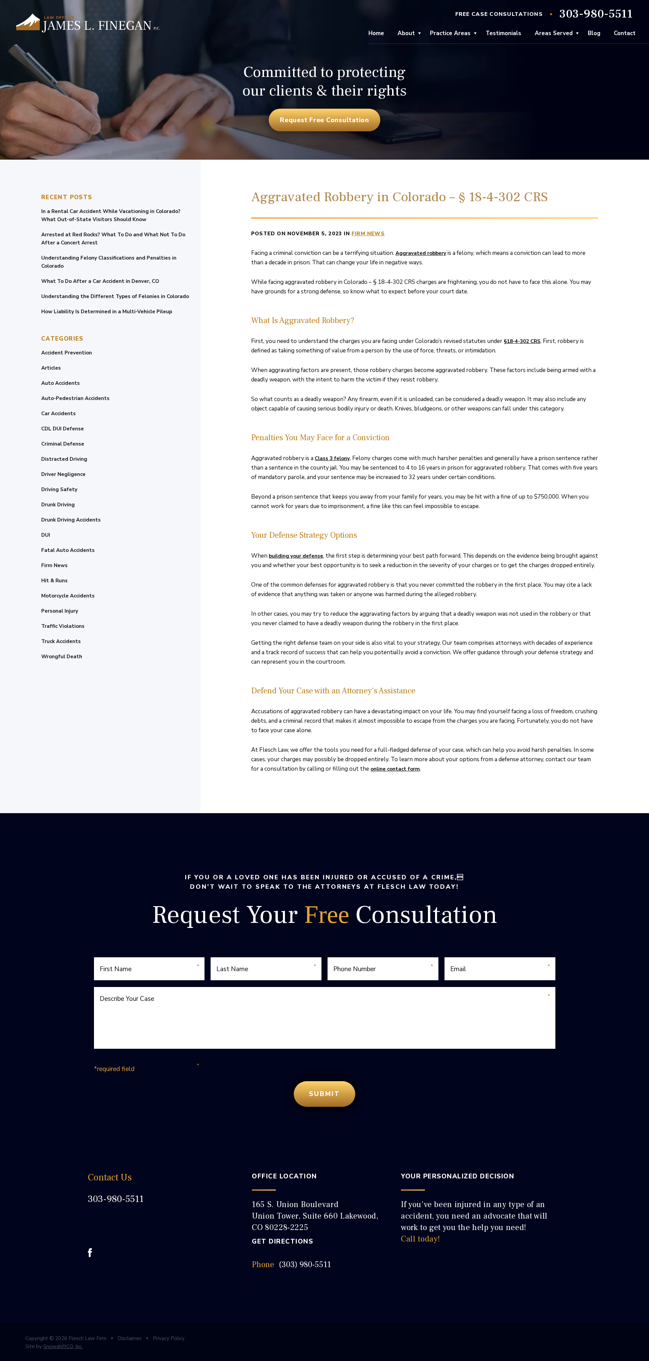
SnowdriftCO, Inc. (63, 1346)
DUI (45, 535)
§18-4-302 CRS (522, 341)
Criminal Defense (62, 444)
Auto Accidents (60, 383)
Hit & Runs (54, 580)
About (406, 33)
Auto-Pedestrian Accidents (75, 398)
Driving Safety (59, 489)
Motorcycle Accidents (68, 595)
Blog (594, 33)
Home (376, 33)
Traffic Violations (63, 626)
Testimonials (503, 33)
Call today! (420, 1239)
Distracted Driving (64, 459)
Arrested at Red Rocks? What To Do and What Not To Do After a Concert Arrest (113, 238)
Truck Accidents (61, 641)
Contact (624, 33)
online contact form (395, 769)
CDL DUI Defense (62, 428)
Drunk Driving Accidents (71, 519)
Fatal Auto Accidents (68, 550)
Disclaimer (130, 1338)
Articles (51, 368)
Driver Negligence (63, 474)
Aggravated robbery (420, 253)
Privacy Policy (169, 1338)
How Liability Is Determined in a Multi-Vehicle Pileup (106, 311)
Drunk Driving (58, 504)
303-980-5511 (596, 14)
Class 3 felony (332, 458)
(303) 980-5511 (305, 1264)
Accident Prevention (66, 352)
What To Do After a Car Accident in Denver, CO (100, 281)
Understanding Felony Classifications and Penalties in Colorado (108, 262)
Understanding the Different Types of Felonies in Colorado (115, 296)
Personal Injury (59, 611)
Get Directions (282, 1241)
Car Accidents (58, 413)
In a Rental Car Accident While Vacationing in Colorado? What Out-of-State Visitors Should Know (111, 215)
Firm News (54, 565)
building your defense (296, 556)
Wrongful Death (61, 656)
